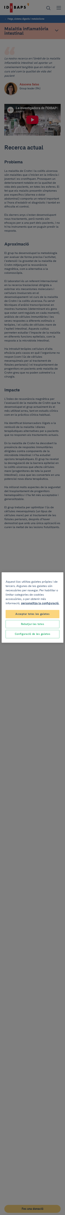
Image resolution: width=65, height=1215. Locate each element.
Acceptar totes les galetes (32, 614)
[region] (32, 607)
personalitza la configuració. (40, 603)
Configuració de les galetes (32, 634)
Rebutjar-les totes (32, 623)
